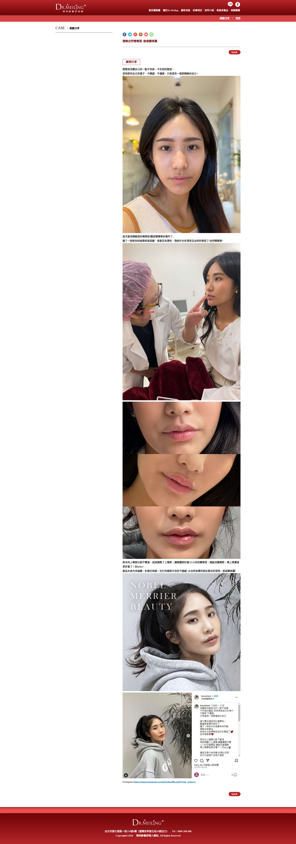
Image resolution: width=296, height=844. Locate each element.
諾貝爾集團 (154, 10)
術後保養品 (222, 10)
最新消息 (185, 10)
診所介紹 (209, 10)
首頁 (238, 18)
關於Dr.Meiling (170, 10)
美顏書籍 (235, 10)
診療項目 (197, 10)
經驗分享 (225, 18)
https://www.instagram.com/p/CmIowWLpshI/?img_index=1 (165, 782)
